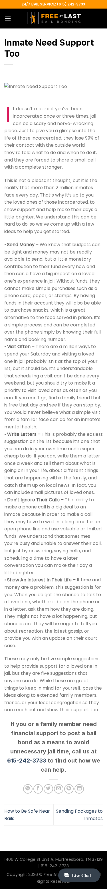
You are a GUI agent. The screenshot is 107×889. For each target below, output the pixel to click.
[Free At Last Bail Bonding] (53, 18)
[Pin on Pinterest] (69, 789)
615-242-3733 (26, 760)
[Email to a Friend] (58, 789)
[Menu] (7, 18)
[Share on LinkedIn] (79, 789)
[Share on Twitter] (48, 789)
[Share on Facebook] (38, 789)
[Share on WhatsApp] (28, 789)
